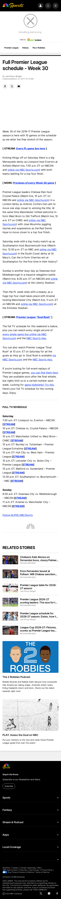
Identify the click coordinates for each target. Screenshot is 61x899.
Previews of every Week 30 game (33, 182)
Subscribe (9, 786)
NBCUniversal (19, 877)
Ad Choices (34, 870)
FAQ (39, 868)
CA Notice (29, 872)
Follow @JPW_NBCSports (18, 515)
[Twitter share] (11, 86)
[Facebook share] (5, 86)
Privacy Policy (46, 870)
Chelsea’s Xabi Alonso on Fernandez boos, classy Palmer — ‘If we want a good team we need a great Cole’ (38, 558)
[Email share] (18, 86)
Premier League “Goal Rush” (33, 317)
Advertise (6, 868)
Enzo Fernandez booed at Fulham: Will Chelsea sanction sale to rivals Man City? (37, 572)
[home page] (13, 6)
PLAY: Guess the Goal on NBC (20, 735)
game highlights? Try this (39, 384)
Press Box (23, 870)
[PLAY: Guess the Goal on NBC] (30, 715)
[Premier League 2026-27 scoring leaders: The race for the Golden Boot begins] (10, 602)
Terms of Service (42, 872)
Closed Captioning (28, 868)
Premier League (11, 48)
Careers (15, 868)
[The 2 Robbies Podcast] (30, 657)
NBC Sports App (36, 338)
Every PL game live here (30, 148)
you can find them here (44, 372)
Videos (25, 48)
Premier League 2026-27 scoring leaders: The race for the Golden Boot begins (39, 601)
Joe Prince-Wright (13, 76)
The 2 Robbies (38, 48)
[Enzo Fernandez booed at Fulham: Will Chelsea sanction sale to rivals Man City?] (10, 573)
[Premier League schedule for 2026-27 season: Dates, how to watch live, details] (10, 616)
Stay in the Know (10, 774)
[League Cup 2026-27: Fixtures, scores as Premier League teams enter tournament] (10, 630)
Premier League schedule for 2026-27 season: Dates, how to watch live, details (38, 615)
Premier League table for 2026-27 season (38, 587)
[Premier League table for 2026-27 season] (10, 588)
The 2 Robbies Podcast (16, 676)
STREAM (9, 424)
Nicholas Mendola (28, 563)
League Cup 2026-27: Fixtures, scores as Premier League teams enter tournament (39, 629)
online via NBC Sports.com (23, 169)
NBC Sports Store (10, 870)
